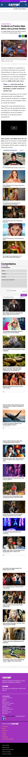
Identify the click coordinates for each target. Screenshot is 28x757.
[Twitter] (26, 36)
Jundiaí (4, 734)
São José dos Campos (8, 739)
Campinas (4, 730)
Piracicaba (5, 737)
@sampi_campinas (10, 716)
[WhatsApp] (23, 36)
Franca (4, 732)
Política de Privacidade (7, 749)
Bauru (3, 728)
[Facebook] (20, 36)
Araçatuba (5, 726)
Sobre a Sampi (5, 745)
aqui (9, 84)
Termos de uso (5, 747)
